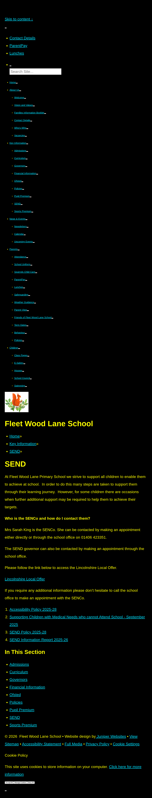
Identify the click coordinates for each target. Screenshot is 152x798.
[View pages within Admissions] (27, 151)
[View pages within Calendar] (25, 234)
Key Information (23, 444)
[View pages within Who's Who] (27, 128)
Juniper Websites (111, 736)
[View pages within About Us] (20, 90)
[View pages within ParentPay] (26, 280)
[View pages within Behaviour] (26, 333)
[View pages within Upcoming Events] (34, 242)
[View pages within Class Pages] (28, 356)
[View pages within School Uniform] (31, 265)
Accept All (9, 783)
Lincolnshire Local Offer (25, 579)
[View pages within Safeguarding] (29, 295)
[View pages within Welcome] (25, 98)
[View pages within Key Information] (27, 143)
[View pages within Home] (17, 83)
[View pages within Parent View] (28, 310)
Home (15, 436)
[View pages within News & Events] (26, 219)
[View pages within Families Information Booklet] (45, 113)
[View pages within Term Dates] (27, 325)
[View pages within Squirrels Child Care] (36, 272)
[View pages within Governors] (26, 166)
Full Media (73, 744)
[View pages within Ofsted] (22, 181)
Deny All (31, 783)
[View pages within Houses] (23, 371)
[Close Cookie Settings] (6, 790)
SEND (15, 451)
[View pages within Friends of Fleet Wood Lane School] (52, 318)
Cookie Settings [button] (126, 744)
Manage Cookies (20, 783)
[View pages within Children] (19, 348)
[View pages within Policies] (23, 189)
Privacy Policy (97, 744)
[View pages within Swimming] (26, 386)
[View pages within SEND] (22, 204)
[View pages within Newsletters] (27, 227)
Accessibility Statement (41, 744)
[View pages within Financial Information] (37, 174)
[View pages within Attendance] (27, 257)
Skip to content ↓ (19, 19)
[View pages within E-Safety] (24, 363)
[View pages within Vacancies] (26, 136)
